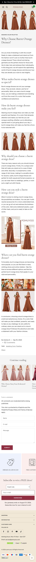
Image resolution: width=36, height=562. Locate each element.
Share (3, 350)
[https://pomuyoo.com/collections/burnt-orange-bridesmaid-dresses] (18, 232)
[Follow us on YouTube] (16, 531)
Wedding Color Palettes (9, 34)
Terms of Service (26, 410)
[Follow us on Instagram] (8, 531)
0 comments (11, 342)
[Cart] (33, 7)
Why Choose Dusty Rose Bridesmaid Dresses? (13, 385)
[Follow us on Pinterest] (12, 531)
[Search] (7, 7)
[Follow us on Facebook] (3, 531)
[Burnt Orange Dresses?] (18, 295)
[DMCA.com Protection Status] (4, 558)
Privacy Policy (13, 410)
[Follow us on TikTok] (21, 531)
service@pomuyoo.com (12, 539)
